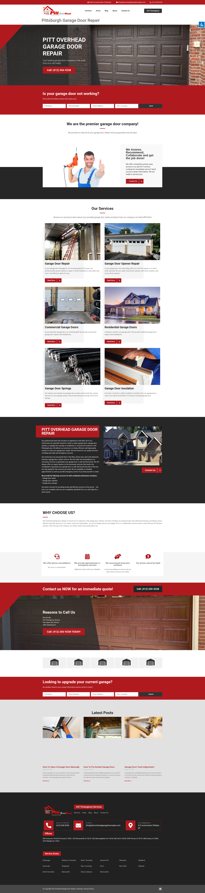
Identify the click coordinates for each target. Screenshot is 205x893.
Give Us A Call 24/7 (63, 823)
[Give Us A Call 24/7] (48, 825)
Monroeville (104, 872)
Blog (106, 11)
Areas (98, 11)
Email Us (89, 823)
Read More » (46, 781)
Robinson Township (69, 860)
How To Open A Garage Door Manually (61, 767)
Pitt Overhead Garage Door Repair (63, 889)
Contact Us (125, 11)
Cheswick (122, 860)
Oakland (141, 866)
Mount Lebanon (86, 872)
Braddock (141, 860)
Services (88, 11)
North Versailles (48, 872)
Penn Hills (123, 866)
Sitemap (80, 889)
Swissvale (46, 866)
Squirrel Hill (104, 860)
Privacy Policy (89, 889)
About (114, 11)
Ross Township (86, 866)
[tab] (54, 663)
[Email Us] (78, 825)
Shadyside (65, 866)
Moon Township (86, 860)
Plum (102, 866)
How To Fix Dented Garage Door (99, 767)
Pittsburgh (46, 860)
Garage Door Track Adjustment (140, 767)
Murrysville (66, 872)
